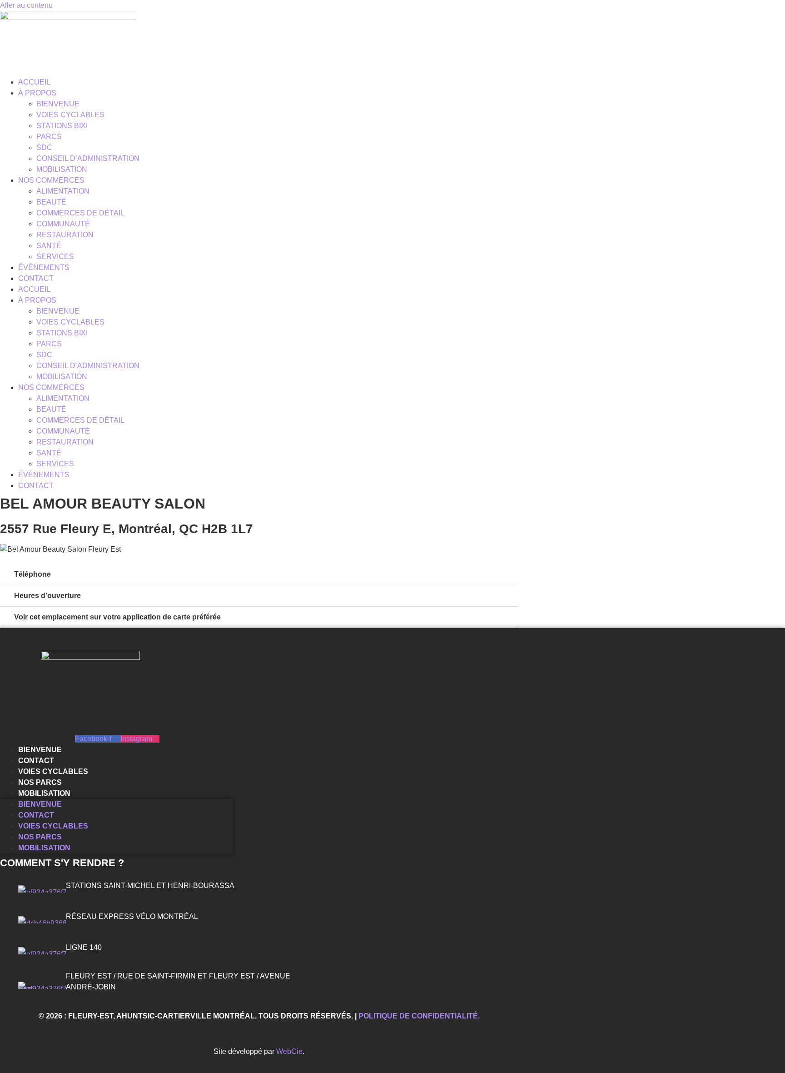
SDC (44, 147)
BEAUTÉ (51, 202)
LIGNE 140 (84, 947)
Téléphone (32, 574)
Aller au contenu (26, 5)
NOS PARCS (40, 782)
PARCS (49, 136)
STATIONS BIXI (62, 126)
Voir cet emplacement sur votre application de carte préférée (117, 617)
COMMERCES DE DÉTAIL (80, 213)
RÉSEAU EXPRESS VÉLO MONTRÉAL (132, 916)
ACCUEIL (34, 82)
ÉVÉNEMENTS (44, 267)
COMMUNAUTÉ (63, 224)
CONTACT (36, 278)
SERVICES (55, 256)
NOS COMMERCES (51, 180)
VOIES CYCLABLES (70, 115)
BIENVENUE (57, 104)
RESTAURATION (65, 235)
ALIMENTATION (62, 191)
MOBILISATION (61, 169)
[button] (259, 574)
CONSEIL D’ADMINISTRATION (87, 158)
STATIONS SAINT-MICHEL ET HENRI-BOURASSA (150, 885)
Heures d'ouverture (47, 595)
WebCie (289, 1051)
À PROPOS (37, 93)
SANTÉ (48, 246)
